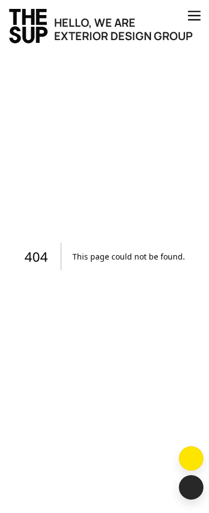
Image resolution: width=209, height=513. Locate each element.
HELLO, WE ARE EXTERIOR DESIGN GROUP (123, 29)
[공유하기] (191, 487)
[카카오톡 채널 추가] (191, 458)
